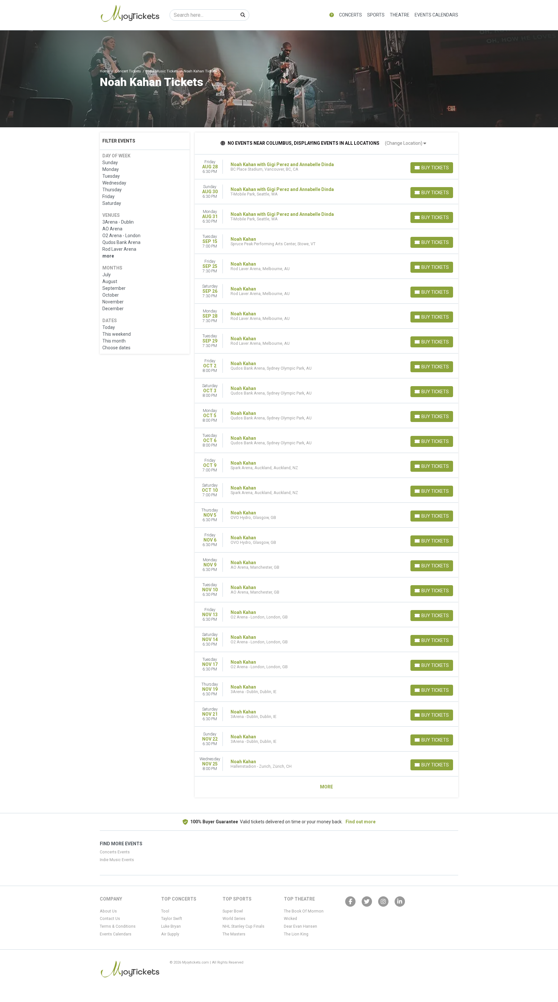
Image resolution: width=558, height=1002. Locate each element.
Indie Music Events (117, 860)
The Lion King (296, 934)
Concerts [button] (350, 14)
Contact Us (110, 918)
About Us (108, 911)
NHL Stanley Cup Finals (243, 926)
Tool (165, 911)
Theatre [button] (399, 14)
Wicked (290, 918)
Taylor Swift (171, 918)
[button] (331, 15)
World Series (233, 918)
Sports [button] (376, 14)
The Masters (233, 934)
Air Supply (170, 934)
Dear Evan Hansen (300, 926)
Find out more (361, 821)
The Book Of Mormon (304, 911)
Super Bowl (232, 911)
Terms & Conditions (118, 926)
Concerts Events (115, 852)
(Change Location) (404, 143)
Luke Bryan (171, 926)
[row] (327, 166)
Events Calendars (436, 14)
